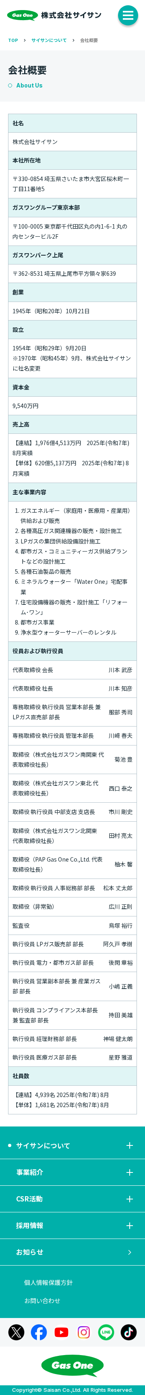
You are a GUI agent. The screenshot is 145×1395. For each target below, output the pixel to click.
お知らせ (30, 1252)
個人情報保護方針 (48, 1282)
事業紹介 (30, 1172)
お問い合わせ (42, 1300)
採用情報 (30, 1225)
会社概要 (89, 40)
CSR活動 (29, 1198)
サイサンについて (49, 40)
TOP (13, 40)
